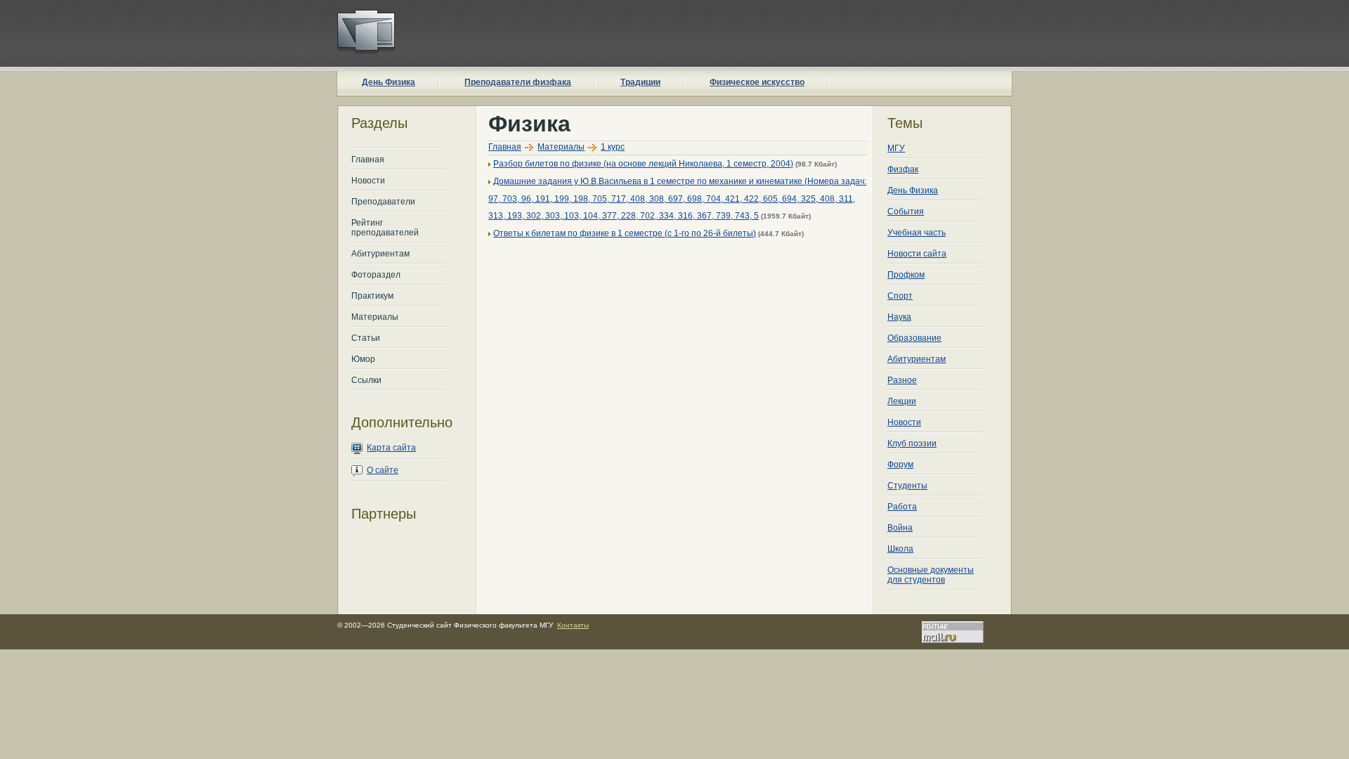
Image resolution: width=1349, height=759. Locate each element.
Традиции (640, 82)
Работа (902, 507)
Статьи (365, 338)
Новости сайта (916, 254)
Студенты (907, 486)
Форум (900, 464)
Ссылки (366, 380)
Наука (899, 317)
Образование (914, 338)
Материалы (374, 317)
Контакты (573, 625)
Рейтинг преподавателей (385, 228)
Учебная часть (916, 233)
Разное (902, 380)
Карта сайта (391, 448)
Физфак (902, 169)
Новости (368, 181)
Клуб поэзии (912, 443)
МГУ (896, 148)
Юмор (363, 359)
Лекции (901, 401)
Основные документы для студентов (930, 575)
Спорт (900, 296)
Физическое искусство (757, 82)
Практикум (372, 296)
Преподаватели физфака (517, 82)
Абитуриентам (380, 254)
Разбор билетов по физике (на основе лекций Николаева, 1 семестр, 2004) (643, 164)
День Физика (388, 82)
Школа (900, 549)
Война (900, 528)
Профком (906, 275)
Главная (367, 159)
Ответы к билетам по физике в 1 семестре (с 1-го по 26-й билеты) (624, 233)
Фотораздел (375, 275)
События (905, 211)
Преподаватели (383, 202)
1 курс (613, 147)
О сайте (382, 470)
